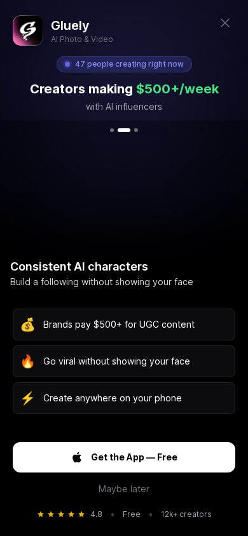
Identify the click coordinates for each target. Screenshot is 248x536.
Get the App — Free (134, 457)
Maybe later (124, 488)
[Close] (225, 23)
